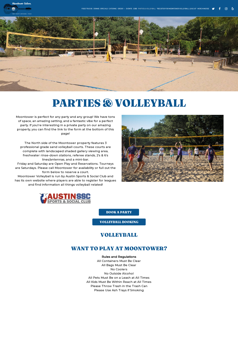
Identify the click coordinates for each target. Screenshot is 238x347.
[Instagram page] (226, 9)
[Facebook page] (219, 9)
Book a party (119, 212)
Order (121, 9)
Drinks (96, 9)
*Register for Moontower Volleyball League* (176, 9)
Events (129, 9)
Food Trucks (87, 9)
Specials (104, 9)
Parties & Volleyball (147, 9)
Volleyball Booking (119, 222)
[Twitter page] (213, 9)
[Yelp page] (232, 9)
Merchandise (203, 9)
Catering (113, 9)
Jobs (135, 9)
